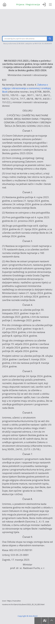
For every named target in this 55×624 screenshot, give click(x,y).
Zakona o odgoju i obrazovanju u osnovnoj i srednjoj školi (26, 88)
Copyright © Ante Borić (28, 616)
